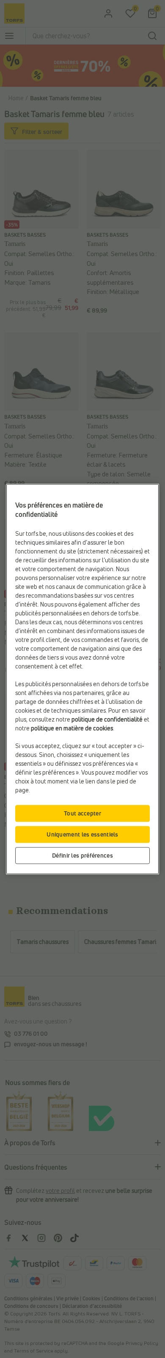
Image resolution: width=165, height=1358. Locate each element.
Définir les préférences (82, 855)
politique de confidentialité (107, 719)
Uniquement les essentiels (82, 834)
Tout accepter (82, 813)
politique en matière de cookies (72, 728)
